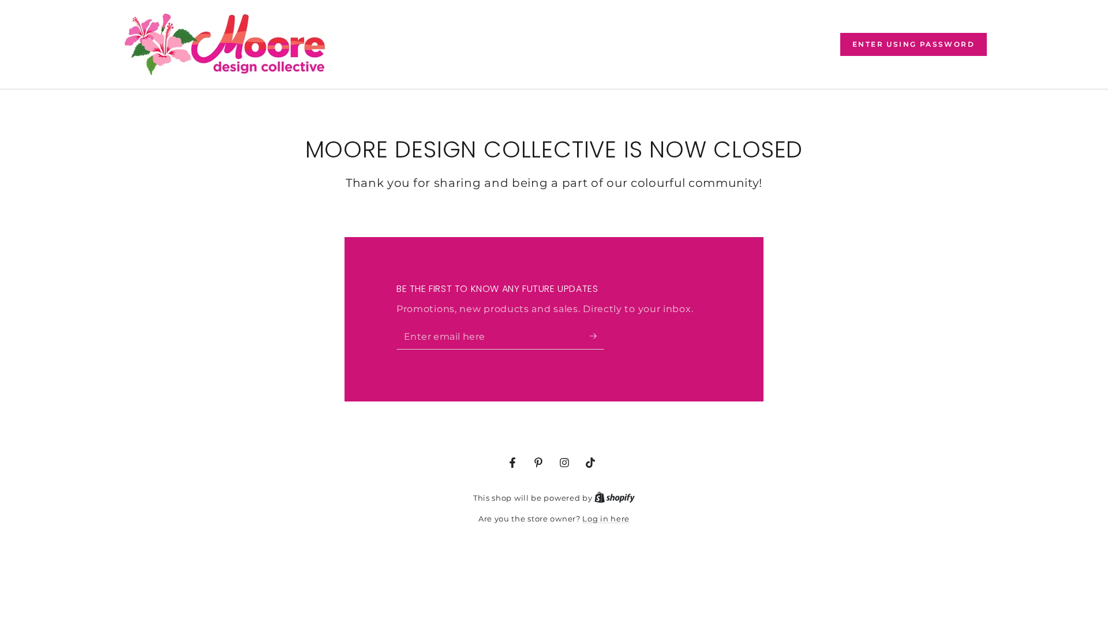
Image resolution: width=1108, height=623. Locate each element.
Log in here (606, 518)
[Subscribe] (597, 336)
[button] (913, 44)
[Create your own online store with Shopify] (614, 497)
